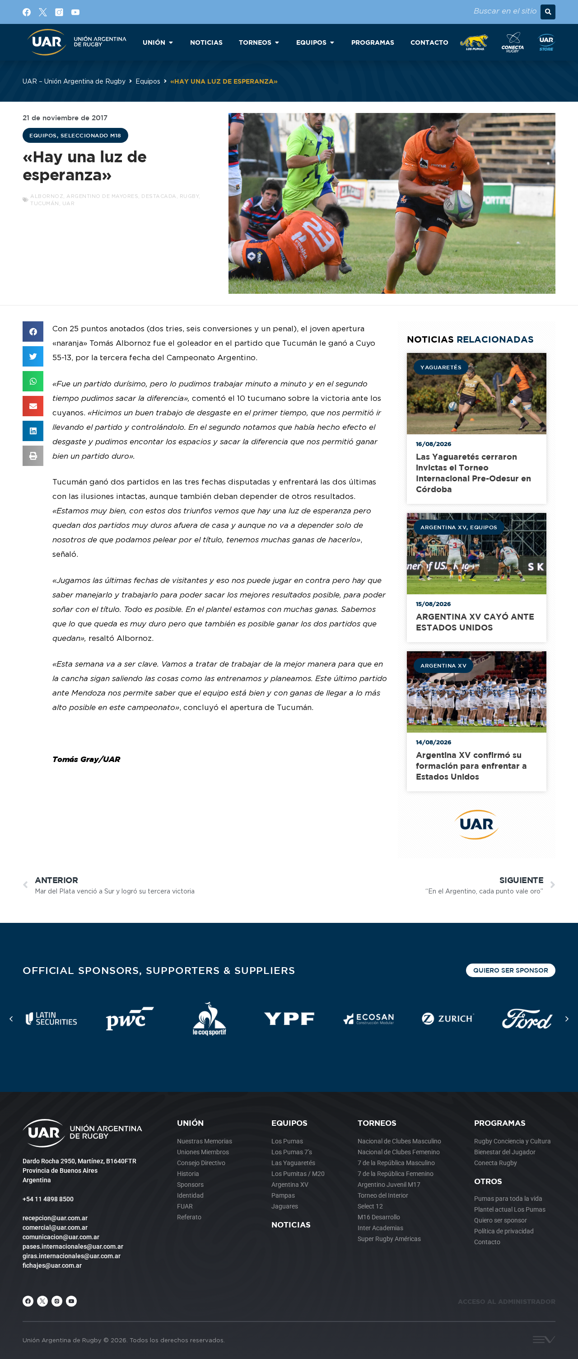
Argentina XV (443, 527)
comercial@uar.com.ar (55, 1227)
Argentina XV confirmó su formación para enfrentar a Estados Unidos (471, 765)
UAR (68, 203)
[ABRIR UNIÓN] (171, 42)
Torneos (377, 1123)
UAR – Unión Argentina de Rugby (74, 81)
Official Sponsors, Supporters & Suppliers (159, 970)
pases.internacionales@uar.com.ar (73, 1246)
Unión (190, 1123)
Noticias (291, 1224)
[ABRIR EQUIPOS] (332, 42)
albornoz (46, 196)
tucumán (44, 203)
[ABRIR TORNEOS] (277, 42)
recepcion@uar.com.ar (55, 1218)
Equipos (147, 81)
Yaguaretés (440, 367)
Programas (500, 1123)
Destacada (159, 196)
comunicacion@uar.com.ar (61, 1237)
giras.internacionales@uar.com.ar (72, 1256)
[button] (548, 12)
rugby (189, 196)
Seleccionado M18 (91, 135)
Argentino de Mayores (102, 196)
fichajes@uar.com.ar (52, 1265)
